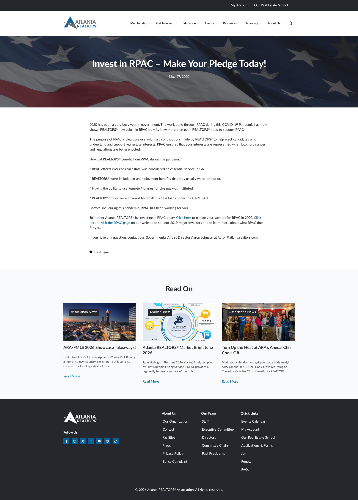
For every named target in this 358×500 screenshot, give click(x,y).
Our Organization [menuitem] (175, 421)
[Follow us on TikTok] (116, 441)
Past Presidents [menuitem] (213, 453)
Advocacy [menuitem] (252, 23)
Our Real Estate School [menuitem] (258, 437)
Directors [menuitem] (209, 437)
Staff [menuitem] (205, 421)
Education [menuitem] (189, 23)
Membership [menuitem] (138, 23)
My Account (240, 5)
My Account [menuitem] (250, 429)
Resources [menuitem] (230, 23)
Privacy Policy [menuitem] (173, 453)
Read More (71, 376)
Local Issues (102, 252)
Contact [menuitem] (168, 429)
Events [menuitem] (209, 23)
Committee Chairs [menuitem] (215, 445)
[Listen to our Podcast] (107, 441)
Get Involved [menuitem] (164, 23)
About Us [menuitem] (274, 23)
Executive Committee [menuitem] (218, 429)
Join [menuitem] (244, 453)
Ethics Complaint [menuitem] (175, 461)
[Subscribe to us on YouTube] (99, 441)
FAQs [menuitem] (245, 469)
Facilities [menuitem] (169, 437)
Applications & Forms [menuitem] (257, 445)
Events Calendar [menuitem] (253, 421)
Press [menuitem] (167, 445)
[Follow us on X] (83, 441)
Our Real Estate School (271, 5)
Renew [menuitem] (246, 461)
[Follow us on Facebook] (66, 441)
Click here (183, 218)
